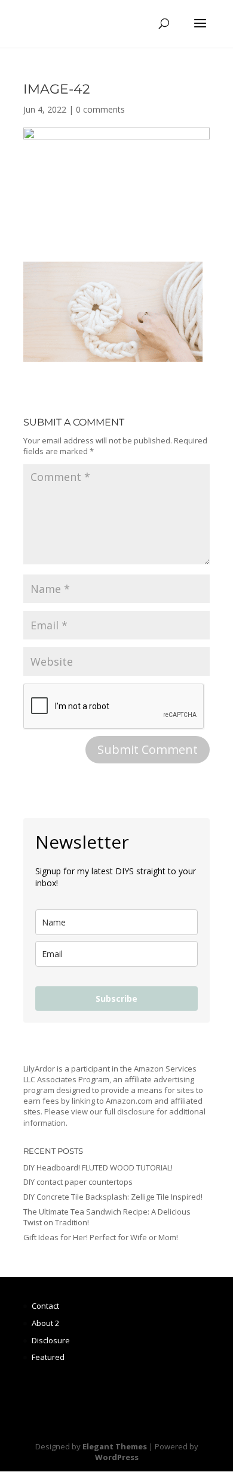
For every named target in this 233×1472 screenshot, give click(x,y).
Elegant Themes (114, 1446)
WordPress (117, 1457)
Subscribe (116, 998)
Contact (45, 1305)
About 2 (45, 1323)
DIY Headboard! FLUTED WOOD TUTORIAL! (98, 1167)
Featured (48, 1357)
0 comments (100, 109)
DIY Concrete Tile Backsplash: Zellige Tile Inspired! (113, 1196)
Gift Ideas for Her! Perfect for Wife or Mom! (100, 1237)
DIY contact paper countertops (78, 1181)
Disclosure (51, 1340)
